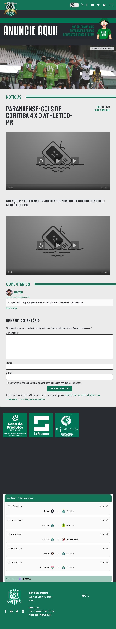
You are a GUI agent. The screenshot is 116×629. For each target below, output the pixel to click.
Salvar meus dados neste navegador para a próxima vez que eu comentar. (45, 382)
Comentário (12, 332)
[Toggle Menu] (111, 5)
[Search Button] (82, 5)
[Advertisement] (58, 460)
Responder (11, 308)
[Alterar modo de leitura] (74, 5)
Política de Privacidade (40, 615)
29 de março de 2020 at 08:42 (18, 297)
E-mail (10, 372)
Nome (9, 362)
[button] (86, 5)
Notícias (14, 97)
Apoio (85, 596)
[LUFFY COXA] (58, 28)
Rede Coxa (105, 107)
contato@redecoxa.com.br (41, 611)
